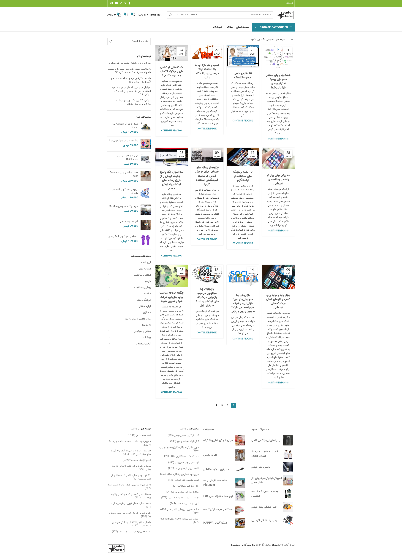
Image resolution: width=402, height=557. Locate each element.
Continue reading (278, 139)
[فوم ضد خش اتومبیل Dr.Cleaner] (146, 160)
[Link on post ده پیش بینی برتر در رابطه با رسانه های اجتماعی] (278, 158)
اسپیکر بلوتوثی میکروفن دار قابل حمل (266, 480)
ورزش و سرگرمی (142, 331)
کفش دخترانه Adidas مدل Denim (124, 125)
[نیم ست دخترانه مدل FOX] (240, 496)
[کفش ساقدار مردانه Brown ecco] (146, 177)
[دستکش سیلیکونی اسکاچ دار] (146, 240)
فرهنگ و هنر (144, 300)
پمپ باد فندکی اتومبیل (264, 520)
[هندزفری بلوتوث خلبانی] (240, 469)
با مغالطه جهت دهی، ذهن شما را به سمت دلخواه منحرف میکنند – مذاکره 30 (129, 70)
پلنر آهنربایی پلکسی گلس (265, 440)
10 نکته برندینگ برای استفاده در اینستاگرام (243, 176)
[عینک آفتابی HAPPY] (240, 523)
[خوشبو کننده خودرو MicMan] (146, 210)
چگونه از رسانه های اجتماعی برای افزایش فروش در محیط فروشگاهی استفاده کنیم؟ (207, 176)
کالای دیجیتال (143, 344)
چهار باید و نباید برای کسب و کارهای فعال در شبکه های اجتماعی (278, 301)
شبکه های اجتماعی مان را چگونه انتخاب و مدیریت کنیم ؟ (171, 71)
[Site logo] (286, 15)
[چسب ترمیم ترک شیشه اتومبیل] (288, 494)
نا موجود (146, 325)
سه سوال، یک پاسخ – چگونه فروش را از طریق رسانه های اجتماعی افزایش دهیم (171, 180)
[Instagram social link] (121, 3)
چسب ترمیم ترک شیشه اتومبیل (264, 493)
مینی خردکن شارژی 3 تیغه (218, 440)
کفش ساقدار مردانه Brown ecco (124, 174)
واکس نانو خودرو (260, 467)
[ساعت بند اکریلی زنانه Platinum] (240, 483)
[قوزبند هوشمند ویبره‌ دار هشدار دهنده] (288, 454)
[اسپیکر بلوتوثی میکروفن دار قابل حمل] (288, 480)
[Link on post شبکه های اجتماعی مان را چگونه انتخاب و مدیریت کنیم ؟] (171, 53)
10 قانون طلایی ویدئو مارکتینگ (243, 75)
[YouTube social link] (116, 3)
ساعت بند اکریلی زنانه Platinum (215, 482)
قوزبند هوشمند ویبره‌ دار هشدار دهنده (264, 453)
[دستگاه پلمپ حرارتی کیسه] (240, 509)
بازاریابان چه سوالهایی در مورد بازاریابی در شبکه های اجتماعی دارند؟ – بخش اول (207, 297)
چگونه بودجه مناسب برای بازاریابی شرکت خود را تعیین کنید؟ (172, 297)
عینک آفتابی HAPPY (215, 523)
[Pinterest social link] (111, 3)
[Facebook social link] (129, 3)
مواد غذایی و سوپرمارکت (138, 319)
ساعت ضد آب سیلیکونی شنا (123, 140)
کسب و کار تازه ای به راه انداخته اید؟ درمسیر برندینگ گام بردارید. (207, 71)
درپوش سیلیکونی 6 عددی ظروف (125, 191)
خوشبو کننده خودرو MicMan (123, 206)
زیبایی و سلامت (142, 287)
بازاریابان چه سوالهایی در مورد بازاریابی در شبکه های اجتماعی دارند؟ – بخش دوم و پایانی (243, 303)
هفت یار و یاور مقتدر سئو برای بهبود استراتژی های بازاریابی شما (278, 81)
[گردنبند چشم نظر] (146, 225)
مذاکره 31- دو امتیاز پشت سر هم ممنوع (130, 62)
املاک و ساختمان (142, 275)
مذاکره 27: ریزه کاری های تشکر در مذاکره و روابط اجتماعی (132, 102)
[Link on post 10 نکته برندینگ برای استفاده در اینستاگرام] (243, 157)
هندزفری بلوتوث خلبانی (216, 469)
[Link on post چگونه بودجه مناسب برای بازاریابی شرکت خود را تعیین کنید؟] (171, 276)
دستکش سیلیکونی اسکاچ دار (123, 236)
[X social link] (125, 3)
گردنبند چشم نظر (129, 221)
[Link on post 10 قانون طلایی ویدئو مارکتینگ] (243, 56)
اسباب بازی (145, 269)
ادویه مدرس (210, 455)
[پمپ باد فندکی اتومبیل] (288, 520)
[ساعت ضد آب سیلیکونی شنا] (146, 144)
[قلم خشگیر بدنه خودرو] (288, 507)
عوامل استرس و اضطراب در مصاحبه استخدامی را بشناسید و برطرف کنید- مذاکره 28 (131, 91)
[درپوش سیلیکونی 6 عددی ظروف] (146, 194)
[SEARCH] (170, 15)
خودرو (148, 281)
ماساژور (147, 312)
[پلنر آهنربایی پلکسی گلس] (288, 440)
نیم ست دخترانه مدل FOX (218, 496)
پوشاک (147, 337)
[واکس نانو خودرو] (288, 467)
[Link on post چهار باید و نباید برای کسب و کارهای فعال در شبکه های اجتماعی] (278, 277)
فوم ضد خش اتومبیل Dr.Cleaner (127, 157)
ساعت (147, 294)
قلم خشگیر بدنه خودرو (264, 507)
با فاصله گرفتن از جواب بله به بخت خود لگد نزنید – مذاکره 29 (130, 80)
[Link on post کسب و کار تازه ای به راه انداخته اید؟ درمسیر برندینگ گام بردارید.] (207, 52)
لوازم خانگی (145, 306)
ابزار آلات (146, 262)
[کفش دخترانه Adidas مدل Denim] (146, 128)
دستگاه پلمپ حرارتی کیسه (218, 509)
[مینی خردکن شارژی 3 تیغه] (240, 440)
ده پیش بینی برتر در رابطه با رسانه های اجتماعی (278, 179)
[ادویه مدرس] (240, 455)
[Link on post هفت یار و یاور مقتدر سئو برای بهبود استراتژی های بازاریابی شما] (278, 57)
